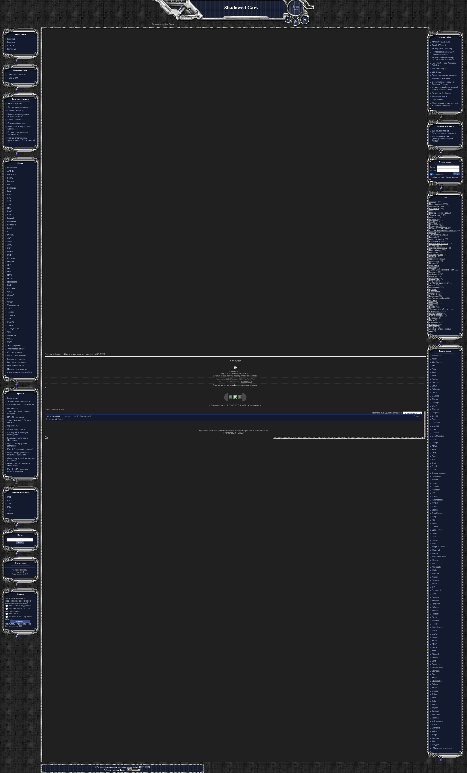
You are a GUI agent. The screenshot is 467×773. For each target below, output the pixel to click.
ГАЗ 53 (432, 307)
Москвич (433, 300)
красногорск (435, 259)
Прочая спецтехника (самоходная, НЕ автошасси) (21, 139)
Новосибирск (435, 250)
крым (431, 305)
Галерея (58, 354)
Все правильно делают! (20, 605)
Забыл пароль (437, 177)
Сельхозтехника (15, 110)
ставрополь (434, 322)
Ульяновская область (439, 309)
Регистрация (230, 433)
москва (432, 202)
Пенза (432, 263)
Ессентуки (434, 226)
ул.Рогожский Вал (437, 298)
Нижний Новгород (437, 213)
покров (432, 281)
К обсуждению (83, 416)
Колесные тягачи (15, 120)
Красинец (433, 224)
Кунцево (433, 327)
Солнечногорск (436, 316)
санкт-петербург (436, 239)
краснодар (434, 278)
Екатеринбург (435, 241)
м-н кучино (434, 287)
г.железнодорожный (438, 248)
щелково (433, 276)
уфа (431, 211)
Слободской (434, 292)
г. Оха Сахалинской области (442, 230)
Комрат (432, 257)
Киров (432, 237)
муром (432, 285)
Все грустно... (15, 613)
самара (432, 217)
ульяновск (434, 208)
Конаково (433, 296)
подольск (433, 219)
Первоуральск (436, 204)
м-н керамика (435, 313)
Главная (48, 354)
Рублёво (433, 289)
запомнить (438, 174)
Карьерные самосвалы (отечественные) (18, 115)
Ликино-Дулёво (436, 254)
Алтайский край (436, 235)
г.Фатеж (432, 232)
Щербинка (434, 324)
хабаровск (434, 274)
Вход (240, 433)
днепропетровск (436, 206)
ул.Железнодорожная (439, 283)
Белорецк (433, 318)
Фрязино (433, 294)
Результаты (10, 624)
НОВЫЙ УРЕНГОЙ (438, 228)
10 (242, 405)
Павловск (433, 303)
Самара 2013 (435, 311)
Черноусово (434, 215)
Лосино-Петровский (438, 329)
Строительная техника (17, 107)
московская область (438, 243)
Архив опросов (24, 624)
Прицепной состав (16, 123)
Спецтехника (70, 354)
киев (431, 331)
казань (432, 222)
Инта (431, 320)
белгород (433, 246)
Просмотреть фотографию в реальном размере (235, 385)
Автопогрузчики (14, 104)
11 (245, 405)
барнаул (433, 272)
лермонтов (434, 261)
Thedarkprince (246, 381)
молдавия (433, 252)
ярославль (434, 265)
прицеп (432, 267)
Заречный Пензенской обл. (441, 270)
